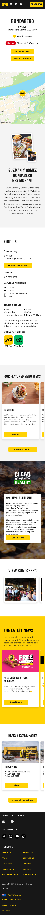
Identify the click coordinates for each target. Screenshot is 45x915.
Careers (26, 869)
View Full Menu (22, 449)
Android (12, 821)
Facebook (4, 836)
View (16, 785)
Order (15, 434)
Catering (26, 864)
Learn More (18, 537)
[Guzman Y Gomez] (5, 4)
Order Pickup (22, 51)
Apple (4, 821)
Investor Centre (10, 875)
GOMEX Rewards (30, 875)
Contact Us (28, 858)
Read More (16, 702)
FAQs (4, 858)
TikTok (23, 836)
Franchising (8, 869)
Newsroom (27, 852)
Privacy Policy (9, 905)
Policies (6, 911)
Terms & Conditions (11, 900)
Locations (7, 864)
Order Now (36, 4)
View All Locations (22, 800)
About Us (6, 852)
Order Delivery (22, 58)
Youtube (17, 836)
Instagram (10, 836)
